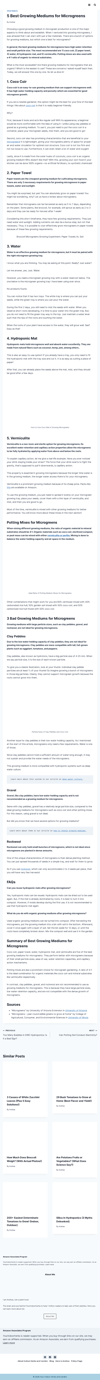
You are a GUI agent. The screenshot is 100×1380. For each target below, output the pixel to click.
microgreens (13, 141)
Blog (52, 1361)
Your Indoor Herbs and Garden (53, 1377)
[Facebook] (50, 1357)
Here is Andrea (62, 1361)
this (9, 487)
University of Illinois (78, 1017)
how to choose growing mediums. (70, 831)
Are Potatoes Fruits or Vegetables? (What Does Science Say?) (71, 1161)
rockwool (25, 869)
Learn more (49, 1264)
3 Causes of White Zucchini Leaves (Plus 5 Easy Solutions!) (23, 1101)
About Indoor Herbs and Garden (33, 1361)
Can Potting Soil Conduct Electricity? (78, 1032)
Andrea (12, 22)
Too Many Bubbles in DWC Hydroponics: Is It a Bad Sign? (25, 1034)
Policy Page (76, 1361)
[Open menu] (89, 5)
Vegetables (12, 11)
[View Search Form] (95, 5)
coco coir (30, 105)
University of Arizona (76, 1010)
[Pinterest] (45, 1357)
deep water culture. (72, 779)
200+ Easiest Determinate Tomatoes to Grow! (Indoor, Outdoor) (23, 1221)
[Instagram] (55, 1357)
